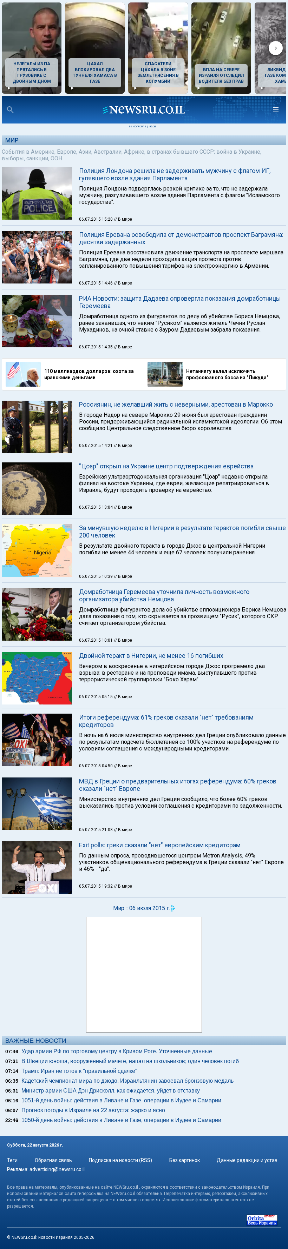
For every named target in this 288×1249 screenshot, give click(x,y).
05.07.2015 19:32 (96, 886)
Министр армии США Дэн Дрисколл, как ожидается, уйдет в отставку (110, 1091)
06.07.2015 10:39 (96, 576)
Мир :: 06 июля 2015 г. (141, 908)
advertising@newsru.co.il (57, 1169)
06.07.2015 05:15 (96, 696)
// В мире (123, 219)
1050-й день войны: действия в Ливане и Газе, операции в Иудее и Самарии (121, 1120)
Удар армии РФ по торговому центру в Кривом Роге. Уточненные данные (116, 1051)
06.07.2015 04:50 (96, 765)
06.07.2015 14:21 (96, 445)
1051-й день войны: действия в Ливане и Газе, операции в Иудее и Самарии (121, 1100)
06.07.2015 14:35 (96, 347)
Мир (12, 140)
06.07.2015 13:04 (96, 507)
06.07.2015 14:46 (96, 283)
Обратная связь (53, 1160)
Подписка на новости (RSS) (120, 1160)
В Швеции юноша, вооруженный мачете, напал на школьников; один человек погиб (130, 1061)
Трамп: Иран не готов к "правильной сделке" (79, 1071)
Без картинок (184, 1160)
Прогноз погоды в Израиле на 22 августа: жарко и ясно (93, 1110)
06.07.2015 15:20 (96, 219)
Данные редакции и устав (247, 1160)
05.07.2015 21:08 (96, 829)
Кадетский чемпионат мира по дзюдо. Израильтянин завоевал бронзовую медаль (127, 1081)
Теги (12, 1160)
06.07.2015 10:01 (96, 640)
